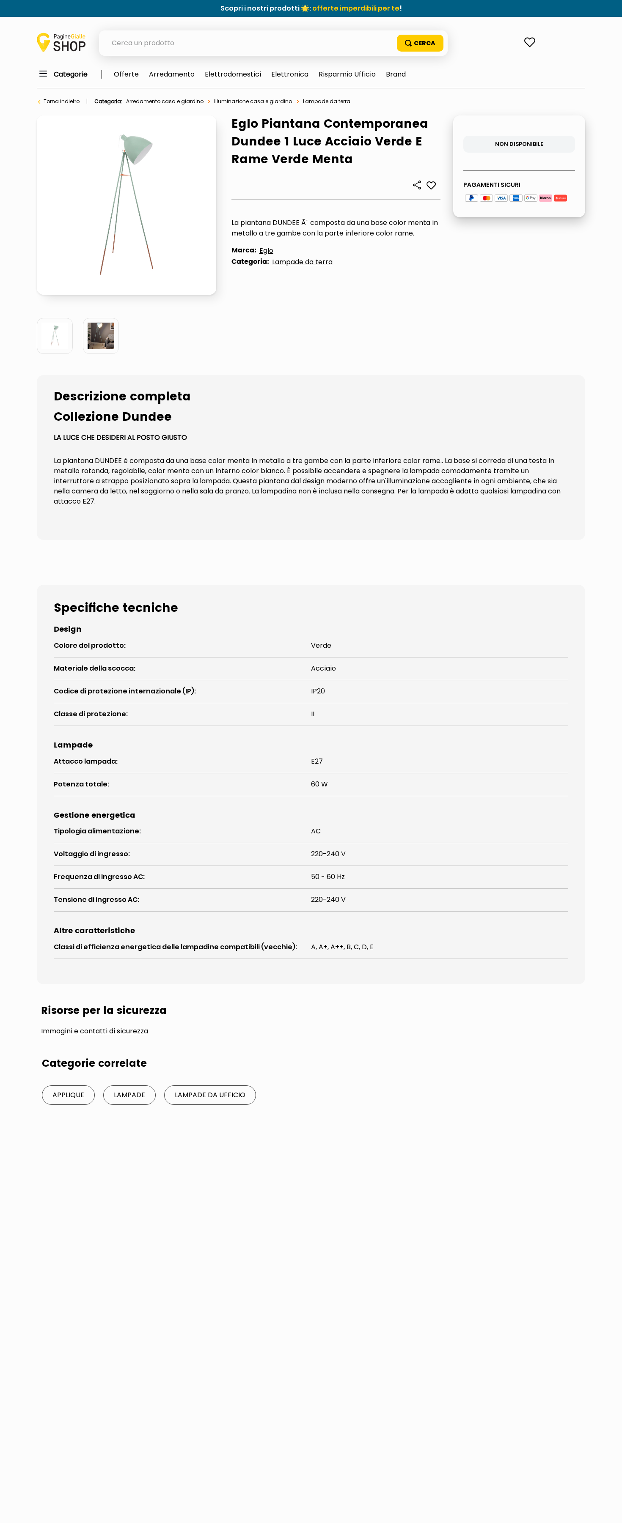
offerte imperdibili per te (355, 8)
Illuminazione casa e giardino (253, 101)
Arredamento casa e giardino (165, 101)
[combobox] (273, 43)
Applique (68, 1095)
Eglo (266, 250)
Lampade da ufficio (210, 1095)
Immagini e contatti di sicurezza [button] (94, 1031)
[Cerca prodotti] (420, 43)
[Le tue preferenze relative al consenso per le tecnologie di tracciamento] (607, 1508)
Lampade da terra (326, 101)
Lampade (129, 1095)
